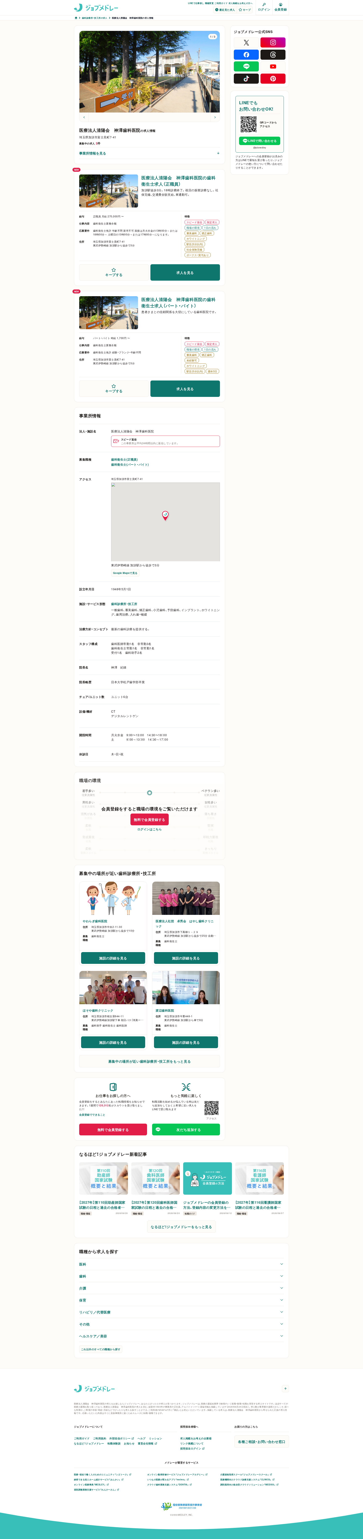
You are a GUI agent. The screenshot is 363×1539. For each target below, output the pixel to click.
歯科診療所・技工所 (124, 604)
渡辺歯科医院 (165, 1010)
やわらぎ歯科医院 (95, 921)
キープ (247, 10)
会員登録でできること (92, 1114)
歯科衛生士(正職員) (124, 459)
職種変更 (209, 3)
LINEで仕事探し (196, 3)
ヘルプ (141, 1438)
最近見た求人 (227, 10)
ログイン (264, 9)
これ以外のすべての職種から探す (100, 1349)
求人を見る (185, 272)
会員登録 (281, 9)
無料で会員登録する (149, 819)
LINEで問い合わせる (262, 141)
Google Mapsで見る (125, 573)
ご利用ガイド (221, 3)
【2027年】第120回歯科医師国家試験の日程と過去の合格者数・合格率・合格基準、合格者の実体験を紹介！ (155, 1205)
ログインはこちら (149, 829)
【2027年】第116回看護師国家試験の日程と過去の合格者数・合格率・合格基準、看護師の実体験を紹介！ (259, 1205)
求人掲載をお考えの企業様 (196, 1438)
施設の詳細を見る (122, 959)
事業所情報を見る (92, 153)
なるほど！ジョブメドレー (89, 1443)
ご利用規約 (99, 1438)
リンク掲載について (192, 1443)
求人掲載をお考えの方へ (241, 3)
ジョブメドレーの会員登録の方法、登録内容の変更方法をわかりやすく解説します (207, 1205)
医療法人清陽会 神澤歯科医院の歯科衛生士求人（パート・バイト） (178, 302)
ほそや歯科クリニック (98, 1010)
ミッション (155, 1438)
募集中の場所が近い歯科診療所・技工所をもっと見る (149, 1061)
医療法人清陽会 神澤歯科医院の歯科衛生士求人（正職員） (178, 180)
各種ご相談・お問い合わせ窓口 (261, 1441)
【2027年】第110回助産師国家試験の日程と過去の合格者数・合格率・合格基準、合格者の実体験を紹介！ (103, 1205)
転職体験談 (114, 1443)
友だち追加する (188, 1129)
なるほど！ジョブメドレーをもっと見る (181, 1226)
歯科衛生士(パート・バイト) (130, 464)
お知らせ (129, 1443)
